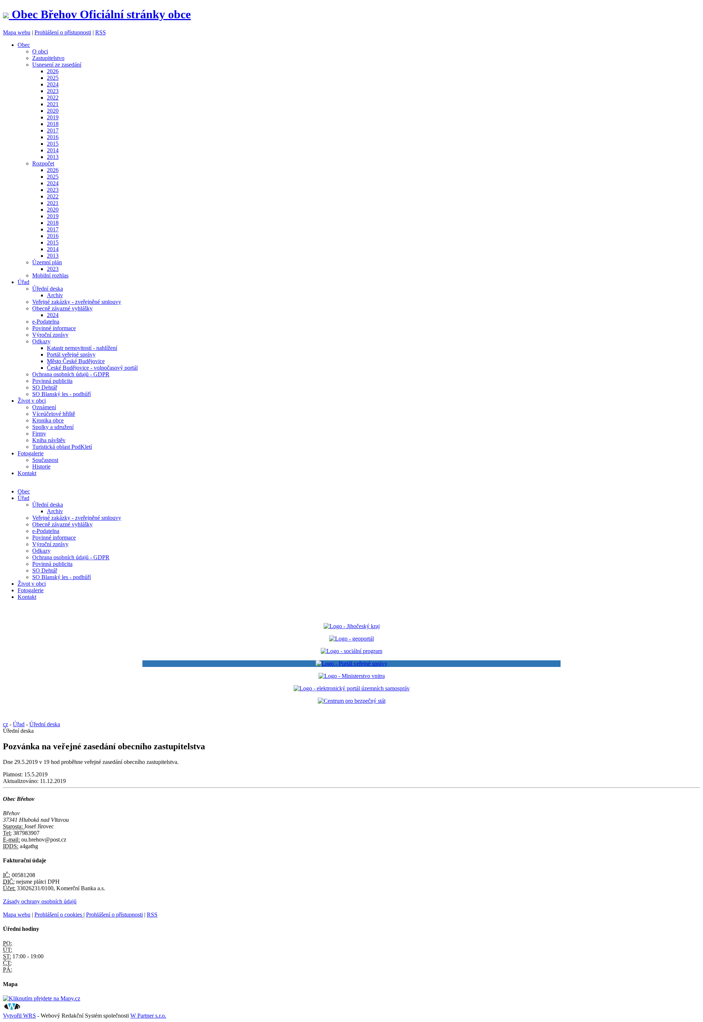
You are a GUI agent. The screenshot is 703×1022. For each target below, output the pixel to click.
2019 (53, 117)
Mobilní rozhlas (50, 275)
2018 (53, 124)
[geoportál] (351, 638)
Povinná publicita (52, 381)
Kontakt (27, 473)
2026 (53, 71)
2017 (53, 130)
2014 (53, 150)
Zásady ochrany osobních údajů (40, 901)
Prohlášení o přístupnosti (62, 32)
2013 (53, 157)
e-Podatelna (45, 321)
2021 (53, 104)
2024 (53, 84)
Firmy (39, 433)
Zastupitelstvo (48, 58)
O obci (40, 51)
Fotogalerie (31, 453)
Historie (41, 466)
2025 (53, 78)
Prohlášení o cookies (58, 914)
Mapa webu (16, 32)
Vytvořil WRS (19, 1015)
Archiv (55, 295)
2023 (53, 91)
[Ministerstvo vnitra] (352, 676)
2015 (53, 144)
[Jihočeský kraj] (352, 626)
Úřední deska (47, 289)
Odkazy (41, 341)
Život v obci (32, 401)
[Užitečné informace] (352, 701)
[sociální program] (351, 651)
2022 (53, 97)
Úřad (23, 282)
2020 (53, 111)
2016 (53, 137)
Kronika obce (48, 420)
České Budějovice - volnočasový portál (92, 368)
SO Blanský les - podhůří (61, 394)
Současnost (45, 460)
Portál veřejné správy (71, 354)
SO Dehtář (44, 387)
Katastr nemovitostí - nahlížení (82, 348)
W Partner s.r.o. (148, 1015)
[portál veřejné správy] (351, 663)
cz (5, 724)
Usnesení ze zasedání (56, 64)
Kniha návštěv (49, 440)
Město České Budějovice (76, 361)
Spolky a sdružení (53, 427)
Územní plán (47, 262)
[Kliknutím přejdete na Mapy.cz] (41, 998)
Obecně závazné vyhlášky (62, 308)
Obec (24, 45)
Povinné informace (54, 328)
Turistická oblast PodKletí (62, 447)
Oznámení (44, 407)
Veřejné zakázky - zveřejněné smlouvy (76, 302)
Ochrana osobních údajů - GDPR (70, 374)
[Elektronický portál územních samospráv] (352, 688)
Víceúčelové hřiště (53, 414)
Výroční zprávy (50, 335)
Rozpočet (43, 163)
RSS (100, 32)
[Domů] (7, 14)
